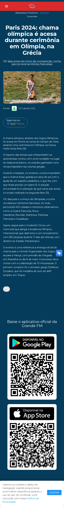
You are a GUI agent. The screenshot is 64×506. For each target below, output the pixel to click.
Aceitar (54, 492)
